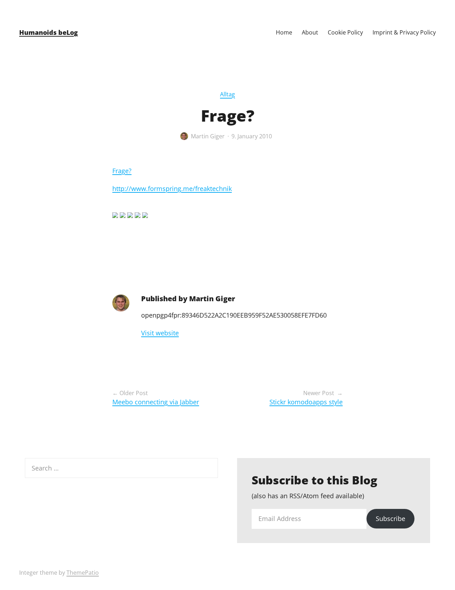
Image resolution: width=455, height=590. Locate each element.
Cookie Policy (345, 32)
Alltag (227, 94)
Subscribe (390, 518)
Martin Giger (208, 136)
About (310, 32)
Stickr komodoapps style (306, 402)
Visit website (160, 333)
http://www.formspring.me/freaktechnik (172, 188)
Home (284, 32)
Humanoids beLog (48, 32)
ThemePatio (82, 572)
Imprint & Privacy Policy (404, 32)
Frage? (122, 170)
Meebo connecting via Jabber (155, 402)
